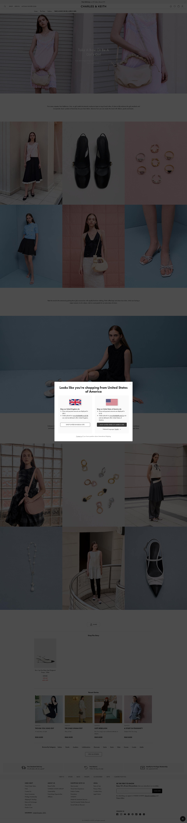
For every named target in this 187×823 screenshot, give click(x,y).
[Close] (130, 384)
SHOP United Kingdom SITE (75, 425)
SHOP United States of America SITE (112, 425)
